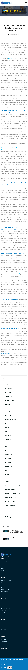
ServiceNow (8, 439)
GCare (2, 570)
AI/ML (2, 587)
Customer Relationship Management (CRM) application (14, 148)
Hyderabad (3, 656)
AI (5, 381)
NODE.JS (7, 423)
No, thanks (3, 667)
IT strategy (8, 517)
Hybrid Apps (8, 451)
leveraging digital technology (8, 140)
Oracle (7, 427)
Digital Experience (4, 591)
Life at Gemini (4, 639)
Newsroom (3, 568)
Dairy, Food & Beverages (6, 608)
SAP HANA (8, 435)
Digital (7, 408)
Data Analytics (9, 400)
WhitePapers (3, 629)
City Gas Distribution (11, 478)
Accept (10, 667)
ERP (6, 447)
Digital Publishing (10, 501)
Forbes (10, 58)
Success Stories (4, 627)
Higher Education (4, 606)
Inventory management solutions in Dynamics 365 (13, 273)
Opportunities (4, 641)
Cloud (2, 582)
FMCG (7, 474)
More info (3, 664)
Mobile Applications (10, 419)
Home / (10, 10)
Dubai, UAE (3, 654)
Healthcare (8, 458)
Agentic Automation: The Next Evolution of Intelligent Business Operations (16, 539)
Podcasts (3, 622)
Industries (8, 412)
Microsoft (8, 416)
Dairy (6, 470)
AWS (6, 384)
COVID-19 (8, 392)
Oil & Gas (7, 482)
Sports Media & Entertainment (13, 443)
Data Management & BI (6, 589)
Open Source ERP (10, 505)
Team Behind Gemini (5, 561)
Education (8, 462)
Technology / (16, 10)
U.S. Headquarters (4, 651)
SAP (6, 431)
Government (8, 454)
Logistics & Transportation (12, 493)
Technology (8, 396)
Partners (2, 566)
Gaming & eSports (10, 497)
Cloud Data (8, 388)
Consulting (8, 509)
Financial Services (10, 489)
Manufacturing (9, 466)
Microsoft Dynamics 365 (7, 216)
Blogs (2, 625)
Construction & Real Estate (13, 485)
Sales (6, 513)
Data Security (9, 404)
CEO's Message (4, 564)
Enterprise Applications (6, 580)
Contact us (14, 223)
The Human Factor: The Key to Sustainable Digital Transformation (17, 532)
